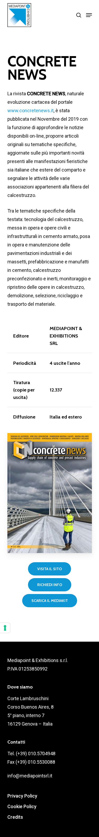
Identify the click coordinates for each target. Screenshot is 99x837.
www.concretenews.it (30, 110)
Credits (15, 817)
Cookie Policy (21, 806)
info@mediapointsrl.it (29, 775)
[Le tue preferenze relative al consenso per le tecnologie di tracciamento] (5, 628)
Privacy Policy (22, 796)
